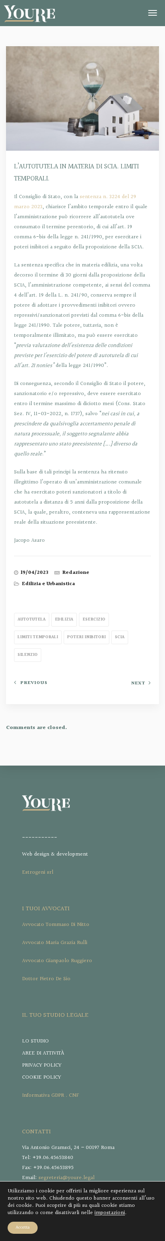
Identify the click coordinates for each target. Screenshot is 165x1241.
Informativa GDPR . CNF (50, 1095)
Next (138, 683)
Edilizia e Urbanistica (48, 584)
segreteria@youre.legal (66, 1177)
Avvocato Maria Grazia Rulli (54, 942)
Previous (34, 683)
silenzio (28, 654)
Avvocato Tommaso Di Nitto (55, 924)
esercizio (93, 619)
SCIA (120, 637)
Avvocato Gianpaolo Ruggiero (57, 960)
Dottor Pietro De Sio (46, 979)
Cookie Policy (41, 1077)
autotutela (32, 619)
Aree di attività (43, 1053)
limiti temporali (38, 637)
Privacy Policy (41, 1065)
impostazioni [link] (110, 1212)
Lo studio (35, 1041)
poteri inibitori (86, 637)
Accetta (23, 1227)
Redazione (75, 573)
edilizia (64, 619)
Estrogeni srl (37, 872)
